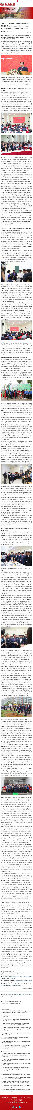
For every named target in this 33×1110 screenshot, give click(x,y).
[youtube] (16, 1107)
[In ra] (28, 33)
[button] (20, 1)
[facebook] (13, 1107)
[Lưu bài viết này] (30, 33)
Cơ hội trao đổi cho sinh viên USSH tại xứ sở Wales (14, 1015)
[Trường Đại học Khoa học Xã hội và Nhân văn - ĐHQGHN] (2, 4)
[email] (19, 1107)
